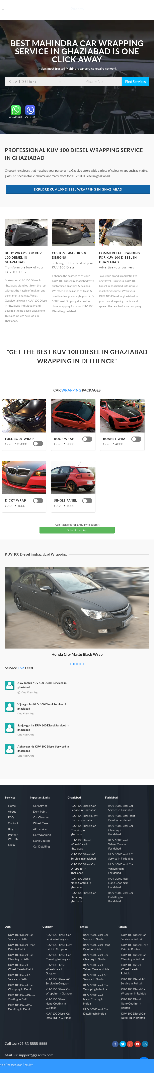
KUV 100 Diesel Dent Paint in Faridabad (121, 818)
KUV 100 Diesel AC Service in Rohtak (133, 981)
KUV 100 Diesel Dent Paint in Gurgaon (59, 947)
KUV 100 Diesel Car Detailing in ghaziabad (83, 897)
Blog (11, 829)
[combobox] (36, 81)
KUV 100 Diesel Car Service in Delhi (20, 937)
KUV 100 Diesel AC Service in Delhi (20, 977)
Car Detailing (41, 846)
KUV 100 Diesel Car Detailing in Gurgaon (59, 1015)
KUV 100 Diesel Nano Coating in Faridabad (118, 883)
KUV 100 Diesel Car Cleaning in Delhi (20, 957)
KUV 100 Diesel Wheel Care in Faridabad (118, 844)
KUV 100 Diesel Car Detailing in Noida (95, 1011)
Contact (13, 823)
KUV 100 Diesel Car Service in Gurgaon (58, 937)
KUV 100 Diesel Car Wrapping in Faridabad (120, 868)
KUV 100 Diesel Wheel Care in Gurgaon (56, 969)
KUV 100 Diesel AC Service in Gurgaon (58, 981)
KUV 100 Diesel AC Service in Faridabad (121, 856)
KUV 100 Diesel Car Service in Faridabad (121, 808)
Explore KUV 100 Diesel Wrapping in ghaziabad (78, 189)
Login (11, 845)
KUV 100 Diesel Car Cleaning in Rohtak (133, 957)
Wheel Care (40, 823)
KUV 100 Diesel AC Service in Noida (95, 977)
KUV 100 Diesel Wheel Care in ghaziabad (81, 844)
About (12, 811)
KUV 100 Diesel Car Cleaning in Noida (95, 957)
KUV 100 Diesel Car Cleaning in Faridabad (120, 830)
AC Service (40, 829)
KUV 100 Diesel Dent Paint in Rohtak (134, 947)
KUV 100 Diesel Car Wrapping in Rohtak (133, 991)
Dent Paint (40, 811)
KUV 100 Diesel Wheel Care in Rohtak (131, 969)
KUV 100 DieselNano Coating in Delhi (21, 997)
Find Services (135, 81)
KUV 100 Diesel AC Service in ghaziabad (83, 856)
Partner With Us (13, 837)
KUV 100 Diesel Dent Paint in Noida (96, 947)
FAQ (11, 817)
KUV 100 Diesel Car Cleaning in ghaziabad (83, 830)
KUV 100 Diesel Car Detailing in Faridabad (120, 897)
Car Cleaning (41, 817)
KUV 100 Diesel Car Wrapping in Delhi (20, 987)
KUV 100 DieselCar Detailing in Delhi (20, 1007)
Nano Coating (41, 840)
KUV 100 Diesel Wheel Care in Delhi (20, 967)
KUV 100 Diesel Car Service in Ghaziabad (83, 808)
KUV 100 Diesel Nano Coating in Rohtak (131, 1003)
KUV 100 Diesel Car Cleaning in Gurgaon (58, 957)
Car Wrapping (42, 834)
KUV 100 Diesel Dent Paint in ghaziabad (84, 818)
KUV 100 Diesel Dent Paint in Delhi (21, 947)
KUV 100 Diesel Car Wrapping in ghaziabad (83, 868)
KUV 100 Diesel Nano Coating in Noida (93, 999)
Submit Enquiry (77, 530)
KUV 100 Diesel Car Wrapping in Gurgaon (59, 991)
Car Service (40, 805)
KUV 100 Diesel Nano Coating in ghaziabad (81, 883)
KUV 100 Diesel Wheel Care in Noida (96, 967)
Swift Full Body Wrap (77, 572)
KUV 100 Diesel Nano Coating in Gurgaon (56, 1003)
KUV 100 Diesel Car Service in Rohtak (133, 937)
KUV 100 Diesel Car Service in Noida (95, 937)
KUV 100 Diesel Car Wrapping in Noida (95, 987)
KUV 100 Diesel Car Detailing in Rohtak (133, 1015)
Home (12, 805)
